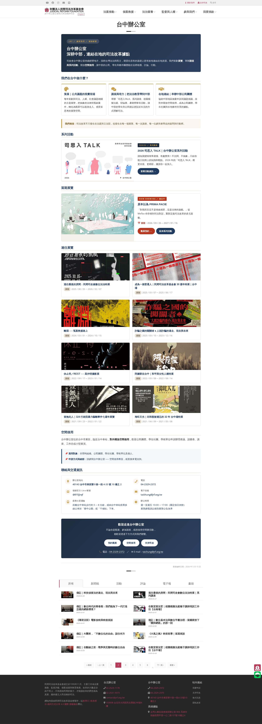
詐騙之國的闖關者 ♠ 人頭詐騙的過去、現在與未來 (161, 331)
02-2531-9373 (113, 692)
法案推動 (108, 11)
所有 (71, 583)
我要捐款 (208, 11)
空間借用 (131, 542)
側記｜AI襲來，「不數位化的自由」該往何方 (100, 633)
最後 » (172, 665)
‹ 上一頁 (101, 665)
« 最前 (89, 665)
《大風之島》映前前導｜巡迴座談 (166, 633)
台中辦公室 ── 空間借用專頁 (108, 459)
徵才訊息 (196, 697)
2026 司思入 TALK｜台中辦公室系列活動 (163, 150)
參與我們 (189, 11)
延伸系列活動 (165, 231)
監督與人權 (168, 11)
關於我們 (191, 2)
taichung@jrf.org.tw (151, 494)
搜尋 (214, 2)
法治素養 (147, 11)
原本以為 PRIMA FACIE (152, 204)
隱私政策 (196, 702)
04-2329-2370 (157, 692)
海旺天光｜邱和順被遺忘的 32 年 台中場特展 (159, 417)
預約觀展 (112, 542)
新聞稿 (95, 583)
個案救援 (128, 11)
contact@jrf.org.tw (115, 697)
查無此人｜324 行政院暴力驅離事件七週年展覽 (89, 417)
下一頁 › (160, 665)
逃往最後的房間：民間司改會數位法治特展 (87, 284)
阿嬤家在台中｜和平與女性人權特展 (154, 374)
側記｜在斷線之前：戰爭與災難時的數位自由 (100, 647)
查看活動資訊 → (148, 171)
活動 (119, 583)
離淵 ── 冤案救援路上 (76, 331)
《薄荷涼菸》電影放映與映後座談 (94, 620)
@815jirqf (78, 494)
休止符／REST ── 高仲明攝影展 (81, 374)
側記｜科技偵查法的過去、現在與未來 (97, 592)
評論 (143, 583)
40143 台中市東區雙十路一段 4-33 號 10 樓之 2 (97, 484)
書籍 (191, 583)
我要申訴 (196, 687)
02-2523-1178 (113, 687)
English (81, 14)
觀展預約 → (146, 231)
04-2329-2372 (148, 484)
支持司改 (203, 2)
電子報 (167, 583)
